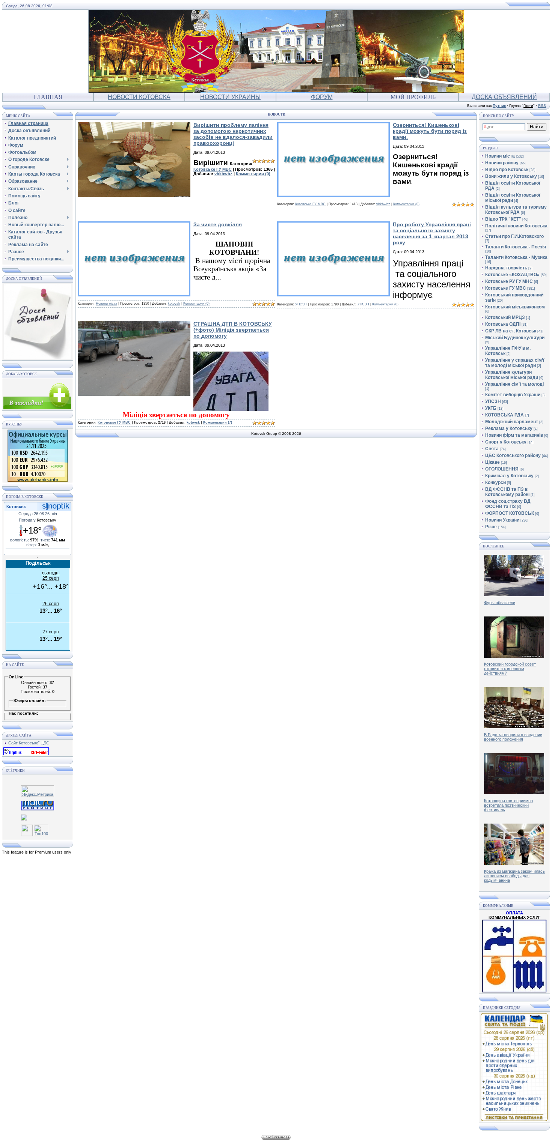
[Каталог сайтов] (27, 830)
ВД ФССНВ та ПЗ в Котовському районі (507, 492)
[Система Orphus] (26, 754)
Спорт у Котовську (505, 442)
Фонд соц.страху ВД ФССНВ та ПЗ (508, 504)
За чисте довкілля (217, 224)
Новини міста (106, 303)
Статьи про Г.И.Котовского (514, 236)
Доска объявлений (504, 97)
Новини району (502, 162)
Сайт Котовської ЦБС (28, 743)
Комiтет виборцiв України (512, 394)
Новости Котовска (139, 97)
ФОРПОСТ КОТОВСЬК (509, 513)
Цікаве (492, 462)
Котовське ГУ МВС (212, 169)
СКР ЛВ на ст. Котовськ (510, 331)
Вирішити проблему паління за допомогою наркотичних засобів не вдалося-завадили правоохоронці (233, 134)
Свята (492, 448)
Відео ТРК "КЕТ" (503, 219)
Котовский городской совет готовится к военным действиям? (510, 668)
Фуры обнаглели (499, 602)
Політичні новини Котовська (516, 225)
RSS (542, 106)
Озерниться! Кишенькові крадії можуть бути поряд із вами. (430, 131)
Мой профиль (413, 97)
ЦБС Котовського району (513, 455)
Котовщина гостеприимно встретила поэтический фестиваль (508, 805)
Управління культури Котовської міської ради (511, 375)
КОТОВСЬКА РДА (504, 415)
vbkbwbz (223, 173)
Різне (491, 526)
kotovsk (174, 303)
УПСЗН (301, 304)
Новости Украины (230, 97)
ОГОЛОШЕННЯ (502, 469)
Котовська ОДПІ (502, 324)
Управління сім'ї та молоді (514, 384)
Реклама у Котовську (508, 428)
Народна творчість (506, 268)
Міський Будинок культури (514, 337)
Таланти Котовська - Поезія (515, 247)
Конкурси (495, 482)
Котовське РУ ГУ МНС (509, 281)
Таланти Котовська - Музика (516, 257)
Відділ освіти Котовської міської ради (512, 197)
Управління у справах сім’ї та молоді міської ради (514, 363)
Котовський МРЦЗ (505, 317)
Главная (48, 97)
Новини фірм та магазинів (514, 435)
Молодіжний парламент (511, 421)
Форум (322, 97)
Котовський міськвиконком (515, 307)
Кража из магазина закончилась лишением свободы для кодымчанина (514, 875)
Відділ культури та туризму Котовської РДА (516, 209)
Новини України (502, 520)
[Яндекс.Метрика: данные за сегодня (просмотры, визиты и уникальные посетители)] (37, 791)
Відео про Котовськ (506, 169)
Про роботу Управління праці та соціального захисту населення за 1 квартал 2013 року (432, 233)
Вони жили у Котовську (511, 176)
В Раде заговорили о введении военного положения (513, 736)
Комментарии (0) (253, 173)
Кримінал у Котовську (509, 475)
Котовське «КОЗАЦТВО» (512, 274)
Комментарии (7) (217, 422)
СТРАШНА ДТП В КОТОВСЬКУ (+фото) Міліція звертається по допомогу (232, 330)
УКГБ (490, 408)
